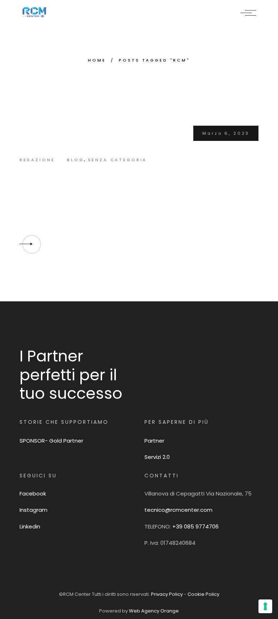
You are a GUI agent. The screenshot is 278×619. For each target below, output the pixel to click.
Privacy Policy (167, 594)
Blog (75, 160)
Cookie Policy (203, 594)
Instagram (33, 510)
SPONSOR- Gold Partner (51, 440)
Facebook (33, 493)
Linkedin (30, 526)
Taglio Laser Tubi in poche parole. (119, 186)
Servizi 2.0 (157, 457)
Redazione (37, 160)
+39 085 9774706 (195, 526)
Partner (154, 440)
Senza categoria (117, 160)
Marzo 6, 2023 (225, 133)
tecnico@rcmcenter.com (178, 510)
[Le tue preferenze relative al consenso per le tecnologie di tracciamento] (265, 606)
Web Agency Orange (154, 610)
